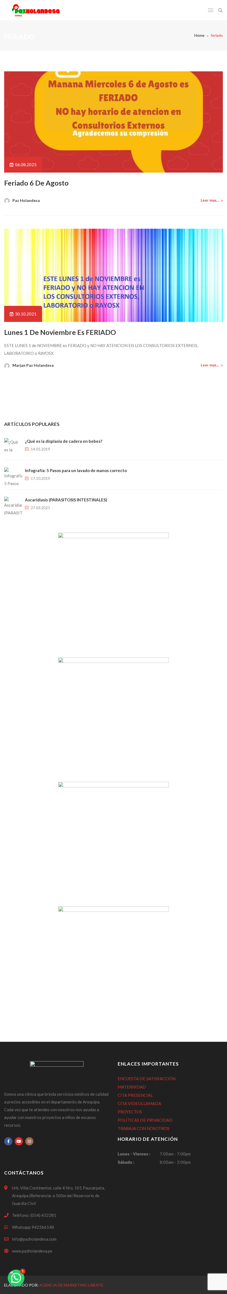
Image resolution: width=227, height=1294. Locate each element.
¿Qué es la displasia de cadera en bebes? (63, 441)
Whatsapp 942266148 (33, 1227)
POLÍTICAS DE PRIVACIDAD (145, 1120)
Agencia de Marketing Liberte (71, 1285)
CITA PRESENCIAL (135, 1095)
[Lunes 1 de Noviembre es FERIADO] (113, 275)
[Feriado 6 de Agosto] (113, 122)
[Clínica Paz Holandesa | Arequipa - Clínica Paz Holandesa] (35, 10)
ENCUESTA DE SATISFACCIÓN (147, 1078)
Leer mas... (210, 200)
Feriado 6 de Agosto (36, 183)
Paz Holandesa (26, 200)
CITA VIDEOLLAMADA (139, 1103)
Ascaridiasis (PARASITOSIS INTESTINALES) (66, 499)
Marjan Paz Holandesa (33, 365)
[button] (16, 1278)
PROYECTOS (130, 1111)
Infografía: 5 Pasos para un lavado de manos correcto (76, 470)
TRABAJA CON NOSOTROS (143, 1128)
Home (199, 35)
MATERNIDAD (132, 1086)
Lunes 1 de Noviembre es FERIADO (60, 332)
